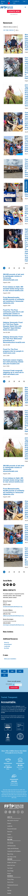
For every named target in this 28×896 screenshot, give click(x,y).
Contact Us (9, 837)
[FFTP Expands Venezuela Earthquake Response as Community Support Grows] (13, 215)
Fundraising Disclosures (12, 885)
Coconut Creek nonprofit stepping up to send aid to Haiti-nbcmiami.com (13, 372)
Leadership (7, 646)
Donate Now (14, 11)
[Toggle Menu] (25, 7)
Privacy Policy (10, 879)
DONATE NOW (14, 687)
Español (9, 893)
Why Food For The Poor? (13, 820)
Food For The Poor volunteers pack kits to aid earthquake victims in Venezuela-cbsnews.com (13, 312)
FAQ (8, 887)
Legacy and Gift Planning (12, 848)
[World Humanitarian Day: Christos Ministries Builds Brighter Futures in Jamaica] (13, 44)
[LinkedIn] (22, 812)
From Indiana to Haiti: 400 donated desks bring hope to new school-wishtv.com (13, 288)
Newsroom (9, 831)
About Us (6, 642)
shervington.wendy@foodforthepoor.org (13, 624)
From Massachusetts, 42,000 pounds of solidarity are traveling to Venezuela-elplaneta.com (13, 300)
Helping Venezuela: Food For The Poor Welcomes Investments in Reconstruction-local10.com (14, 339)
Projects (9, 873)
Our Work (6, 648)
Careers (9, 834)
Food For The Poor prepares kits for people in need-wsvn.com (13, 351)
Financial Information (12, 828)
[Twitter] (18, 812)
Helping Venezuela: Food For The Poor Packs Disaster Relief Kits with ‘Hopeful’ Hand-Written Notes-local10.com (13, 326)
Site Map (9, 890)
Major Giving (10, 854)
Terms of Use (10, 882)
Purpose (9, 823)
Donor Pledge (10, 870)
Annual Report (8, 644)
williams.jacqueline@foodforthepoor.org (13, 615)
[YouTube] (14, 812)
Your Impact (10, 868)
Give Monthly (14, 14)
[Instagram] (10, 812)
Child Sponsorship (11, 845)
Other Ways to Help (11, 856)
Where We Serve (11, 865)
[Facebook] (5, 812)
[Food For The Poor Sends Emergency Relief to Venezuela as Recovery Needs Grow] (13, 168)
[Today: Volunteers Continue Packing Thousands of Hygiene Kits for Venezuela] (13, 192)
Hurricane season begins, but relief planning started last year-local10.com (13, 362)
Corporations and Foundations (14, 851)
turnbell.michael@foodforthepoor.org (12, 606)
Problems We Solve (11, 862)
